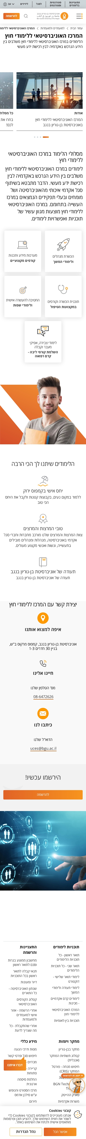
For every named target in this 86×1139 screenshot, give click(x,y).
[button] (79, 16)
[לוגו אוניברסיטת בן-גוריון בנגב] (52, 16)
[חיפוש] (26, 16)
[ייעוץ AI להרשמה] (77, 1085)
